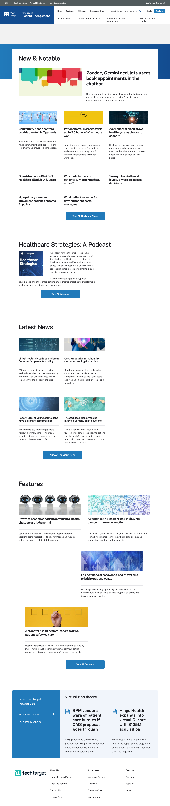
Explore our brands (154, 3)
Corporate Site (95, 790)
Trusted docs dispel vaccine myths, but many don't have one (83, 419)
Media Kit (92, 783)
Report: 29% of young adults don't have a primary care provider (38, 419)
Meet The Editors (58, 783)
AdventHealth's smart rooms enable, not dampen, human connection (114, 520)
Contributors (94, 797)
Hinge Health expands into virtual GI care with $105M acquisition (132, 719)
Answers (130, 777)
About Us (54, 770)
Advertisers (93, 770)
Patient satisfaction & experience (117, 19)
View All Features (85, 664)
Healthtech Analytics (57, 3)
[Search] (141, 11)
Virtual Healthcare (37, 3)
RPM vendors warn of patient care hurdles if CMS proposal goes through (87, 719)
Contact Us (55, 790)
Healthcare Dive (20, 3)
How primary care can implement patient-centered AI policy (37, 201)
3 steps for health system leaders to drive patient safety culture (52, 632)
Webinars (82, 11)
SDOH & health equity (147, 19)
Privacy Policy (56, 797)
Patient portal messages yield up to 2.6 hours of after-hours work (83, 132)
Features (70, 11)
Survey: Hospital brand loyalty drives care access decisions (125, 179)
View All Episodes (60, 294)
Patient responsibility (89, 18)
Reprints (130, 770)
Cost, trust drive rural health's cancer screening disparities (82, 360)
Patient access (64, 18)
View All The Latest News (85, 216)
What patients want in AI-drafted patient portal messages (80, 201)
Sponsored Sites (97, 11)
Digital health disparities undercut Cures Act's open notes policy (39, 360)
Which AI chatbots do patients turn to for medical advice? (82, 179)
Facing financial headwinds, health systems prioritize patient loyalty (109, 576)
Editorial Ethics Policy (60, 777)
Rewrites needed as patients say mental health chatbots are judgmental (49, 520)
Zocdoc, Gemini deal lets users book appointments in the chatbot (118, 78)
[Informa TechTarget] (6, 3)
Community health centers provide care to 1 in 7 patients (37, 130)
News (59, 11)
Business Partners (97, 777)
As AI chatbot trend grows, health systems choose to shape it (126, 132)
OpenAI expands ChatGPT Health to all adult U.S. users (37, 177)
